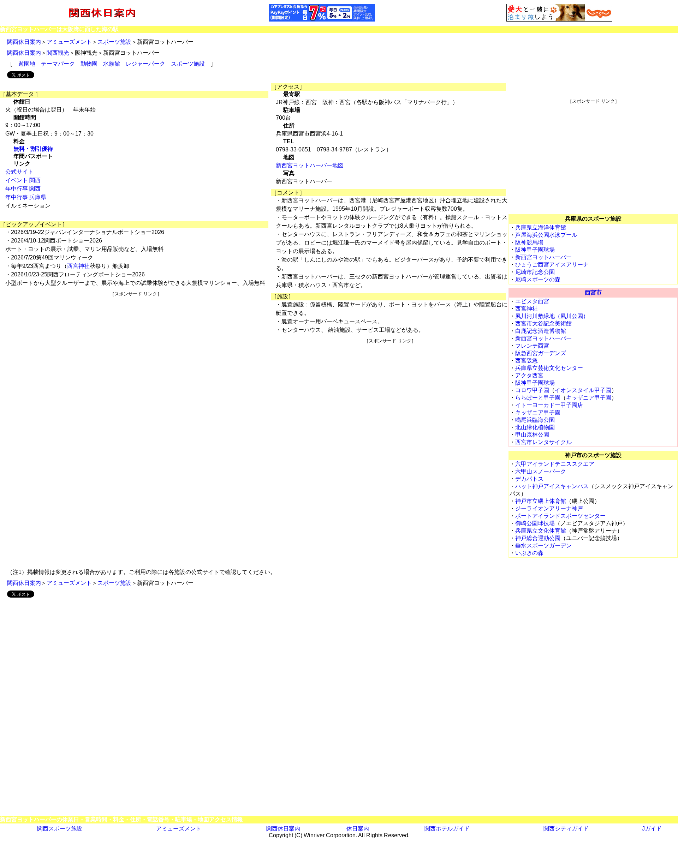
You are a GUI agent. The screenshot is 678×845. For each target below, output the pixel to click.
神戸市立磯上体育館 (540, 501)
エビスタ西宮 (532, 301)
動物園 (89, 64)
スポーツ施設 (114, 42)
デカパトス (529, 479)
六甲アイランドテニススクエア (554, 464)
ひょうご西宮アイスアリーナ (552, 265)
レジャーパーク (145, 64)
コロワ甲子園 (532, 390)
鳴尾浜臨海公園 (535, 420)
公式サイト (19, 172)
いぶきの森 (529, 553)
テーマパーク (58, 64)
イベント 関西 (23, 180)
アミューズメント (69, 42)
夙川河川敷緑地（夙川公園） (552, 316)
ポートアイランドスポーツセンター (560, 516)
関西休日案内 (24, 42)
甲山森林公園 (532, 435)
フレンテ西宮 (532, 346)
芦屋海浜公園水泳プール (546, 235)
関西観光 (58, 53)
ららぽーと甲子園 (537, 398)
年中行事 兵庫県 (25, 197)
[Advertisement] (135, 346)
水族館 (111, 64)
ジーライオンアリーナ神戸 (549, 508)
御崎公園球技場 (535, 523)
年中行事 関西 (23, 189)
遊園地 (26, 64)
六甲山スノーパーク (540, 471)
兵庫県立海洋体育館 (540, 227)
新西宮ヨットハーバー (543, 257)
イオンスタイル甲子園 (583, 390)
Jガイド (652, 829)
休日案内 (357, 829)
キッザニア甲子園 (588, 398)
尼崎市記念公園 (535, 272)
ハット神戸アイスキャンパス (552, 486)
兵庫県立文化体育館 (540, 531)
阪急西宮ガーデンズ (540, 353)
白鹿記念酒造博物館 (540, 331)
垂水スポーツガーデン (543, 546)
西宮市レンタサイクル (543, 442)
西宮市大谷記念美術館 (543, 323)
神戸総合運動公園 (537, 538)
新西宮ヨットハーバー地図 (310, 165)
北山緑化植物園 (535, 427)
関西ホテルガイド (447, 829)
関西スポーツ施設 (59, 829)
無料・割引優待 (33, 149)
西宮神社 (78, 266)
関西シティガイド (566, 829)
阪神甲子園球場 (535, 250)
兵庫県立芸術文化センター (549, 368)
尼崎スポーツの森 (537, 279)
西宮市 (593, 292)
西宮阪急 (526, 361)
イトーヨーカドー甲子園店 (549, 405)
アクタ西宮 (529, 375)
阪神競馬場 (529, 242)
